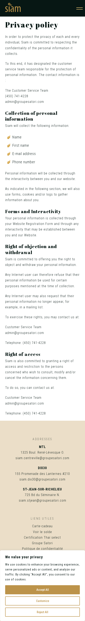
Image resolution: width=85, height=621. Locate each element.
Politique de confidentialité (42, 549)
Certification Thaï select (42, 537)
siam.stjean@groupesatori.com (42, 500)
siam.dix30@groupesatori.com (42, 479)
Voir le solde (42, 532)
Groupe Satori (42, 543)
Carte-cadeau (42, 526)
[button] (79, 7)
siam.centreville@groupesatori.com (42, 458)
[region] (42, 585)
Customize (42, 601)
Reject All (42, 612)
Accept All (42, 589)
